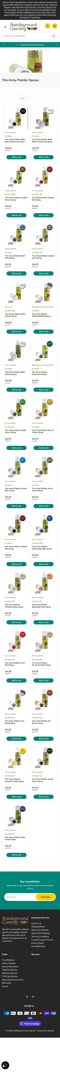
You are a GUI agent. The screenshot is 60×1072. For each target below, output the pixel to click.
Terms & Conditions (40, 936)
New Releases (8, 960)
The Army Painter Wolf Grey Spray (15, 257)
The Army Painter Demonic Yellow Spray (14, 780)
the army (9, 307)
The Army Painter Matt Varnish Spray (15, 373)
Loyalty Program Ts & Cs (42, 940)
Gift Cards (6, 983)
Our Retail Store (38, 946)
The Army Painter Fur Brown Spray (41, 722)
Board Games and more (12, 979)
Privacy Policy (37, 943)
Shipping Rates (38, 926)
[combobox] (30, 36)
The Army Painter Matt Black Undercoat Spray (15, 140)
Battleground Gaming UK (43, 307)
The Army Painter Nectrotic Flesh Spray (41, 664)
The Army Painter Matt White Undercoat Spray (42, 140)
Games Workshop (10, 966)
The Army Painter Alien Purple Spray (15, 838)
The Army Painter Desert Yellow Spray (43, 431)
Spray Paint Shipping (40, 933)
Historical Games (9, 973)
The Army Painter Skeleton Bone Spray (14, 606)
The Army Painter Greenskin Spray (39, 373)
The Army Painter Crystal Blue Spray (16, 489)
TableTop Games (9, 970)
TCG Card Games (10, 976)
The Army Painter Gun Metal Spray (14, 722)
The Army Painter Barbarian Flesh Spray (41, 606)
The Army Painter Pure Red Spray (15, 664)
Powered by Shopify (45, 1031)
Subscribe (45, 897)
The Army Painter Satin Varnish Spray (15, 315)
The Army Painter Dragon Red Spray (43, 198)
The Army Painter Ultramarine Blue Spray (42, 547)
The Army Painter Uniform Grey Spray (43, 257)
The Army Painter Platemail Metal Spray (41, 315)
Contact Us (36, 923)
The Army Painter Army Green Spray (42, 489)
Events (5, 986)
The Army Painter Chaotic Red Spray (16, 547)
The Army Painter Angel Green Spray (42, 780)
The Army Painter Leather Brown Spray (16, 198)
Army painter (10, 132)
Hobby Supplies (9, 963)
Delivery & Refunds (39, 930)
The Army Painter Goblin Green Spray (15, 431)
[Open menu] (5, 27)
